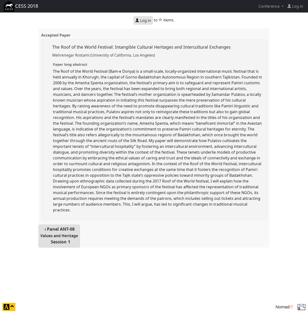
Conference (269, 6)
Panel (59, 235)
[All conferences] (301, 306)
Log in (145, 20)
